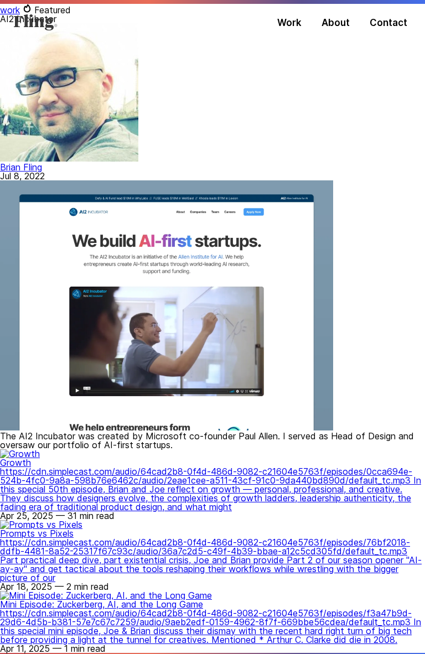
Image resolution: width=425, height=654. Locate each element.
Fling (33, 22)
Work (289, 22)
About (336, 22)
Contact (388, 22)
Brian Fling (21, 167)
